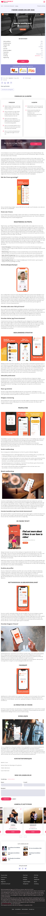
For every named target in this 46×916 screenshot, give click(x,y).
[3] (11, 779)
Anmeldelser (18, 909)
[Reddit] (20, 868)
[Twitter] (8, 83)
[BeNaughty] (4, 854)
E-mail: (25, 782)
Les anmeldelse (13, 828)
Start (36, 144)
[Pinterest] (11, 83)
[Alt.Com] (25, 848)
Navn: (2, 782)
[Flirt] (32, 70)
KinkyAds (25, 879)
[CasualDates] (4, 848)
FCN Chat (36, 875)
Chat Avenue (4, 877)
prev (20, 837)
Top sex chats (4, 875)
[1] (8, 779)
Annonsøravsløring (6, 903)
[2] (9, 779)
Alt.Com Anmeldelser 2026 (35, 848)
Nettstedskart (25, 909)
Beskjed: (3, 788)
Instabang (36, 883)
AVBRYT (14, 799)
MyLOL (35, 881)
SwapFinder (36, 879)
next (25, 837)
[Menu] (44, 1)
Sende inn (6, 799)
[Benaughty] (14, 70)
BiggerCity (3, 881)
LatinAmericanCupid (5, 883)
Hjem (13, 909)
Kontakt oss (31, 909)
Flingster (3, 879)
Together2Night (26, 881)
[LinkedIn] (5, 83)
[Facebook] (2, 83)
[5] (14, 779)
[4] (12, 779)
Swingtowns (25, 883)
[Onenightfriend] (23, 70)
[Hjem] (8, 2)
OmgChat (25, 877)
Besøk (23, 61)
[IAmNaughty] (4, 859)
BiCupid (35, 877)
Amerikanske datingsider (7, 89)
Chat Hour (25, 875)
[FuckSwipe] (25, 854)
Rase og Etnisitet (5, 86)
